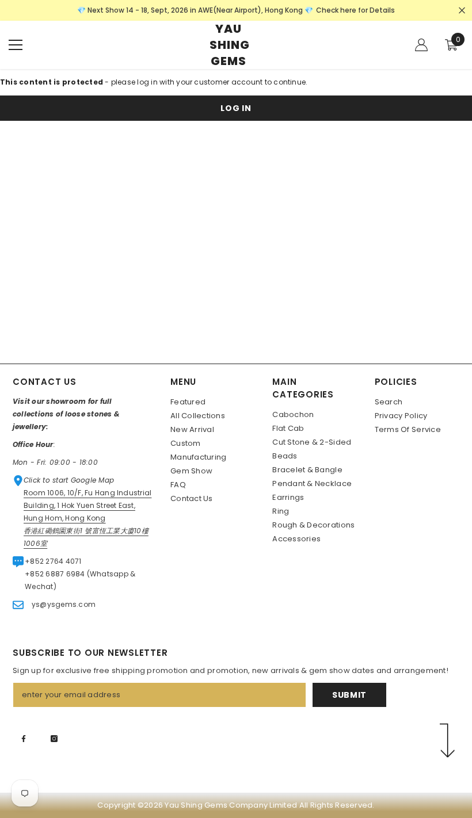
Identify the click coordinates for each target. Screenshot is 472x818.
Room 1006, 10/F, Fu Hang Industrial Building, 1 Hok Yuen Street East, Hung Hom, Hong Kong (87, 505)
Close (462, 10)
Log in (235, 108)
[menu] (15, 45)
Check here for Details (355, 10)
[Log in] (421, 45)
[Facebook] (24, 739)
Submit (349, 695)
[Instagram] (54, 739)
